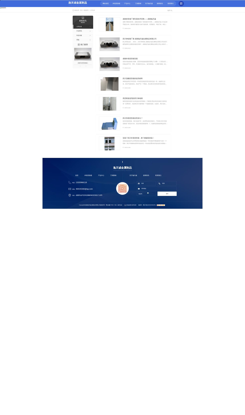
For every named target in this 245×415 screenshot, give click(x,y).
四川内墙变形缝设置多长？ (133, 118)
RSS (112, 205)
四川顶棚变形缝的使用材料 (133, 78)
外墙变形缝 (88, 175)
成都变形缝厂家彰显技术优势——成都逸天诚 (139, 19)
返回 (169, 10)
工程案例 (113, 175)
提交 (167, 193)
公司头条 (92, 10)
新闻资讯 (86, 10)
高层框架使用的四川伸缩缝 (133, 98)
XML (115, 205)
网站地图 (108, 205)
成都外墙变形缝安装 (130, 59)
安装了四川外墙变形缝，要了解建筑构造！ (138, 138)
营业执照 (128, 205)
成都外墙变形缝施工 (83, 63)
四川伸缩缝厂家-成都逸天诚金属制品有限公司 (139, 39)
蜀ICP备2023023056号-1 (149, 205)
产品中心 (101, 175)
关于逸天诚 (133, 175)
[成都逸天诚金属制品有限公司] (77, 3)
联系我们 (158, 175)
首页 (81, 10)
